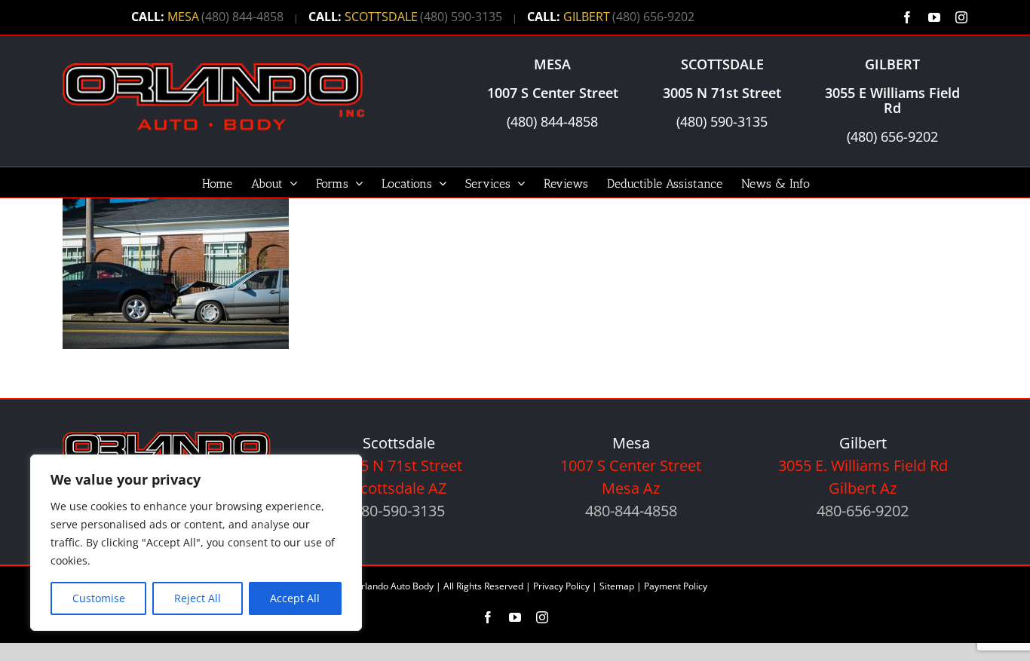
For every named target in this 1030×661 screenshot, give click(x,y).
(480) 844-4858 (242, 16)
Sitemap (616, 586)
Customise (98, 598)
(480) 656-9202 (653, 16)
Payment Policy (675, 586)
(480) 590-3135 (461, 16)
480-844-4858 (631, 510)
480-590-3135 (399, 510)
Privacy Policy (561, 586)
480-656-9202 (863, 510)
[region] (196, 542)
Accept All (295, 598)
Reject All (197, 598)
